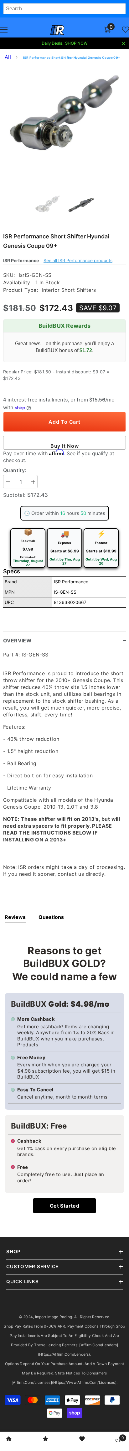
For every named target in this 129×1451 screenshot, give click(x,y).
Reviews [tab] (15, 917)
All (8, 57)
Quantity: (15, 470)
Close (123, 43)
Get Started (64, 1206)
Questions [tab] (51, 917)
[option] (64, 125)
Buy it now (64, 446)
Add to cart (64, 422)
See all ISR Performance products (78, 260)
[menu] (4, 29)
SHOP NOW (76, 43)
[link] (9, 1439)
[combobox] (64, 8)
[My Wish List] (125, 29)
